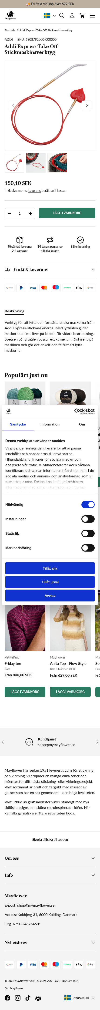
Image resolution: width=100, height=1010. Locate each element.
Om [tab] (82, 424)
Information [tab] (50, 424)
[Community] (38, 998)
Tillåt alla (50, 568)
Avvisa (50, 596)
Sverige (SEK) (81, 998)
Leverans (34, 191)
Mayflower (21, 981)
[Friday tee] (25, 620)
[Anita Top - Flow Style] (70, 620)
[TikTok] (28, 998)
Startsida (10, 30)
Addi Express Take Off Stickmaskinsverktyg (46, 30)
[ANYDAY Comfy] (25, 402)
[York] (70, 402)
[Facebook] (7, 998)
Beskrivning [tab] (14, 311)
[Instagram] (17, 998)
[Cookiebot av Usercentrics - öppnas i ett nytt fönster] (74, 411)
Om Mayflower (14, 988)
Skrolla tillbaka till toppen (50, 839)
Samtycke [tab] (18, 424)
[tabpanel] (50, 336)
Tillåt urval (50, 582)
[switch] (88, 519)
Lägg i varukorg (67, 213)
